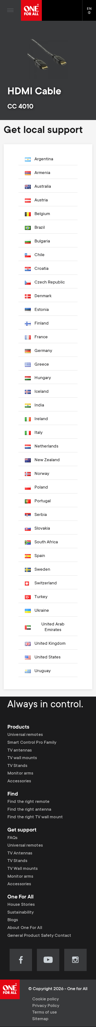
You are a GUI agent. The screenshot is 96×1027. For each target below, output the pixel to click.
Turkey (41, 597)
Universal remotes (25, 734)
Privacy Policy (45, 1006)
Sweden (42, 569)
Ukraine (41, 610)
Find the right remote (28, 801)
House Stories (21, 904)
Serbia (40, 515)
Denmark (42, 296)
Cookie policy (45, 999)
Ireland (41, 419)
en (91, 13)
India (39, 405)
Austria (41, 200)
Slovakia (42, 528)
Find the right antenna (29, 809)
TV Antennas (19, 853)
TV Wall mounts (22, 868)
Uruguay (42, 671)
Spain (39, 556)
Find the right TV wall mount (35, 817)
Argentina (43, 159)
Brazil (39, 227)
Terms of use (44, 1012)
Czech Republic (49, 282)
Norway (41, 473)
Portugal (42, 501)
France (41, 337)
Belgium (42, 214)
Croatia (41, 268)
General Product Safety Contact (39, 935)
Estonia (41, 309)
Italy (38, 432)
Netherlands (46, 446)
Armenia (42, 173)
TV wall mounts (22, 758)
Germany (43, 351)
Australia (42, 186)
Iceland (41, 391)
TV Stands (17, 766)
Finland (41, 323)
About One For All (24, 928)
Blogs (12, 920)
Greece (41, 364)
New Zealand (47, 460)
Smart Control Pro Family (31, 742)
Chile (39, 255)
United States (47, 657)
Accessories (19, 781)
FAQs (12, 838)
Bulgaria (42, 241)
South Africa (46, 542)
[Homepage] (31, 10)
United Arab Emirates (52, 627)
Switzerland (45, 583)
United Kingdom (49, 643)
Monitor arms (20, 773)
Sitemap (40, 1019)
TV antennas (19, 750)
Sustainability (20, 912)
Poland (41, 487)
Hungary (42, 378)
